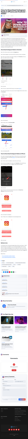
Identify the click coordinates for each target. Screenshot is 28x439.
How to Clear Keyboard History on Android (8, 257)
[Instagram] (14, 430)
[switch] (25, 1)
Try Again (14, 370)
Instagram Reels (4, 266)
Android (3, 262)
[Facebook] (9, 430)
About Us (2, 410)
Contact (2, 411)
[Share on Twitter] (3, 272)
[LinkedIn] (16, 430)
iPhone (9, 266)
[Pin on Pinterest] (9, 272)
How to (14, 264)
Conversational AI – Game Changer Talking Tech (20, 410)
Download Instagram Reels (9, 262)
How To (5, 5)
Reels (13, 266)
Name (3, 379)
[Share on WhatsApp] (11, 272)
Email (15, 379)
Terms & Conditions (17, 419)
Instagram (18, 264)
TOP (14, 435)
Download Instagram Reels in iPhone (6, 264)
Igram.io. (20, 88)
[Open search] (26, 1)
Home (3, 5)
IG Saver (13, 157)
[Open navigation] (1, 2)
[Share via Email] (13, 272)
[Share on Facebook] (5, 272)
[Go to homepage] (13, 1)
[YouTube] (19, 430)
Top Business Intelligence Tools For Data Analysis (20, 411)
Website (4, 383)
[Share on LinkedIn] (7, 272)
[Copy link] (15, 272)
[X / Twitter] (12, 430)
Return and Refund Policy (18, 420)
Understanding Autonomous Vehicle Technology (20, 414)
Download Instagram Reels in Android (20, 262)
